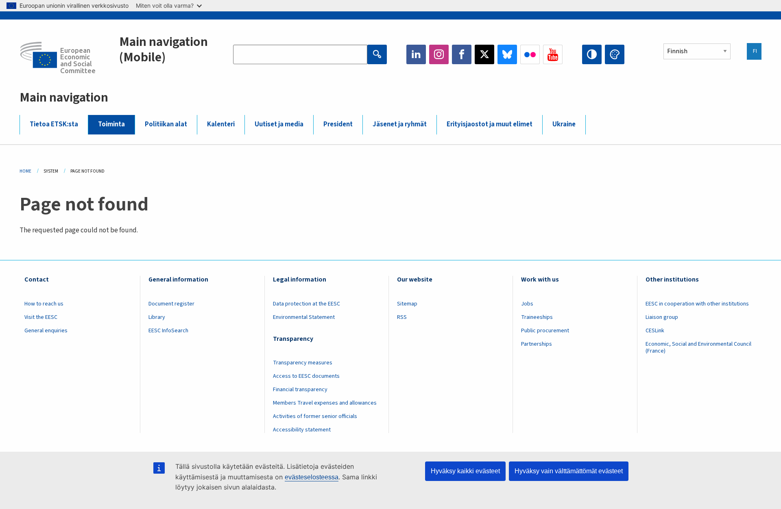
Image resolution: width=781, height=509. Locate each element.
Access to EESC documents (306, 376)
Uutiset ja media (279, 124)
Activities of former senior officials (315, 416)
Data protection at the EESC (306, 304)
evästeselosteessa (311, 477)
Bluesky (507, 54)
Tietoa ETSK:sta (54, 124)
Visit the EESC (40, 317)
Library (156, 317)
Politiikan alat (166, 124)
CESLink (655, 331)
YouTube (553, 54)
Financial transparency (300, 390)
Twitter (484, 54)
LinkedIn (416, 54)
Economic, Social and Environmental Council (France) (698, 347)
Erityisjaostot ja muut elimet (489, 124)
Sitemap (407, 304)
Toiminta (111, 124)
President (338, 124)
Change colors (614, 54)
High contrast (592, 54)
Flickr (530, 54)
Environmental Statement (304, 317)
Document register (171, 304)
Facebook (461, 54)
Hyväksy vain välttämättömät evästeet (569, 471)
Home (25, 171)
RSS (402, 317)
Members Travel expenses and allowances (325, 403)
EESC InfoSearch (168, 331)
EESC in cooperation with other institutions (697, 304)
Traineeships (537, 317)
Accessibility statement (302, 430)
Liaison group (662, 317)
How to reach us (43, 304)
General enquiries (46, 331)
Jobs (527, 304)
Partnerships (536, 344)
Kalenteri (221, 124)
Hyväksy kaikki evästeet (465, 471)
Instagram (439, 54)
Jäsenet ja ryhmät (400, 124)
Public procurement (545, 331)
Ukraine (564, 124)
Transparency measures (302, 363)
